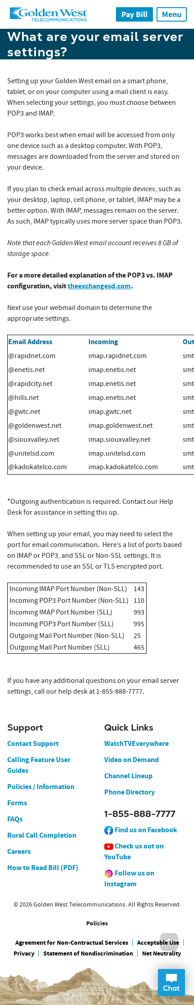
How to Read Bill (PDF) (43, 867)
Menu (171, 14)
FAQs (15, 819)
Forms (17, 803)
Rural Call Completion (41, 835)
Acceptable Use (158, 942)
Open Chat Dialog (171, 982)
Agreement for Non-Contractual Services (71, 942)
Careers (19, 851)
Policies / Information (40, 786)
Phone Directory (129, 792)
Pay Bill (134, 14)
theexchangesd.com (99, 286)
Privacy (24, 953)
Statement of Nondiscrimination (88, 953)
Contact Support (33, 743)
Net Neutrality (161, 953)
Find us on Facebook (145, 830)
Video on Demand (131, 759)
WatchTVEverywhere (136, 743)
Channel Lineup (128, 776)
